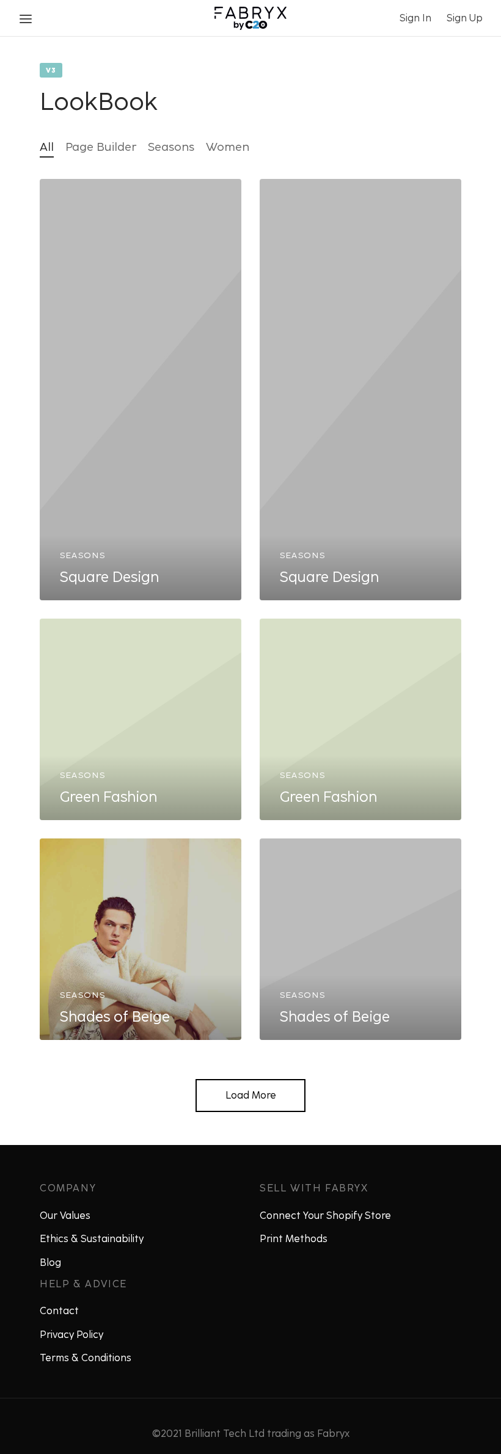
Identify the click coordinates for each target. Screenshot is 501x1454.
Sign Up (465, 18)
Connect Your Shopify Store (325, 1215)
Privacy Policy (71, 1334)
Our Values (65, 1215)
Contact (59, 1311)
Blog (50, 1262)
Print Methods (293, 1239)
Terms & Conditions (85, 1358)
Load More (250, 1095)
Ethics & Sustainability (92, 1239)
